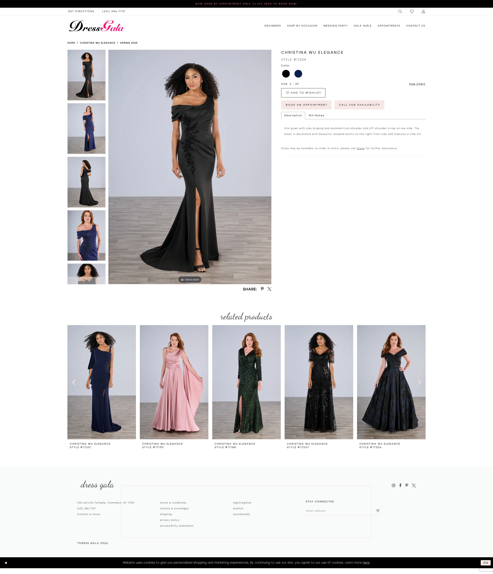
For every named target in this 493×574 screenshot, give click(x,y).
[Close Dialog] (6, 562)
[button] (400, 11)
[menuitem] (400, 11)
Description (293, 115)
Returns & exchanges (174, 508)
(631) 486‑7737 (86, 508)
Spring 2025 (129, 43)
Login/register (242, 502)
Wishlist (238, 508)
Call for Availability (359, 104)
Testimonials (241, 514)
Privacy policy (170, 520)
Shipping (166, 514)
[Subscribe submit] (378, 510)
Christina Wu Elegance (97, 43)
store (360, 148)
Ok (486, 562)
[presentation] (101, 382)
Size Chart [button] (417, 84)
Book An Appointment (306, 104)
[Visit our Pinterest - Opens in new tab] (406, 485)
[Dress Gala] (97, 25)
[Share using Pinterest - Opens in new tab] (262, 289)
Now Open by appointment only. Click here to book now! (246, 4)
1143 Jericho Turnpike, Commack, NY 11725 (105, 502)
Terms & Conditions (173, 502)
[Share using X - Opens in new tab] (269, 289)
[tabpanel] (86, 76)
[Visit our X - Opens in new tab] (414, 485)
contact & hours (88, 514)
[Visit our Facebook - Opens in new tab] (400, 485)
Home (71, 43)
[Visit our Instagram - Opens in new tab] (393, 485)
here (366, 562)
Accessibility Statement (177, 526)
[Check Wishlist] (412, 11)
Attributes (317, 115)
